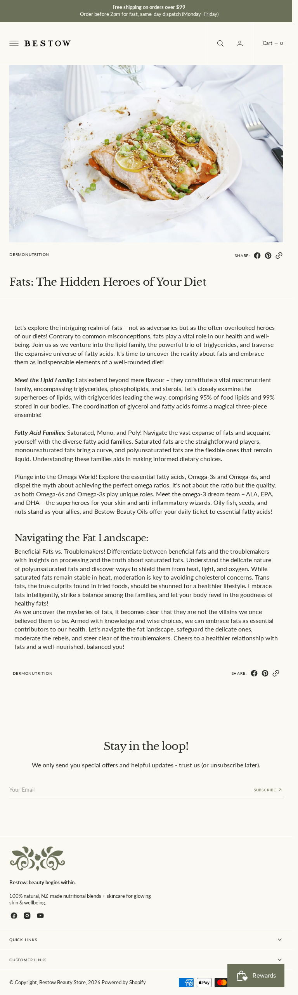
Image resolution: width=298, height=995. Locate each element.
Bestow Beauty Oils (121, 511)
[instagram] (27, 915)
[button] (13, 43)
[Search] (219, 43)
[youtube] (40, 915)
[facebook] (257, 255)
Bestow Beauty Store (62, 982)
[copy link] (279, 255)
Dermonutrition (29, 254)
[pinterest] (268, 255)
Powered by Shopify (124, 982)
